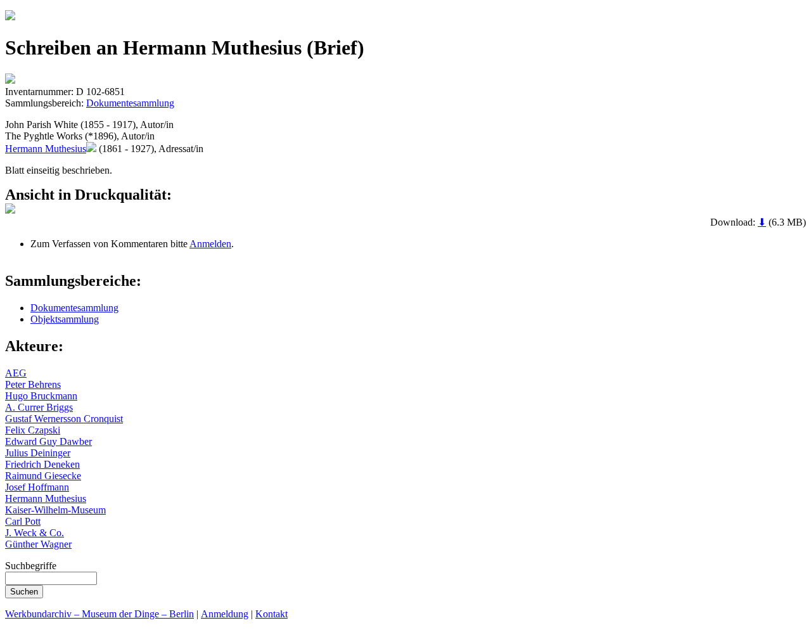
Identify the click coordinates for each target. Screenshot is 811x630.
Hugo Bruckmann (41, 395)
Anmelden (210, 243)
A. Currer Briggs (39, 407)
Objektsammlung (64, 319)
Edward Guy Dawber (48, 441)
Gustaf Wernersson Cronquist (64, 418)
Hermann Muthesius (45, 148)
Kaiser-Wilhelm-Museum (55, 510)
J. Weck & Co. (34, 532)
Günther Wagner (38, 544)
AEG (16, 373)
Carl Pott (23, 521)
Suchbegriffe (30, 565)
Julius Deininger (37, 452)
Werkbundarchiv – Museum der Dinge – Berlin (99, 613)
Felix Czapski (32, 430)
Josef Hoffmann (37, 487)
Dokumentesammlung (130, 103)
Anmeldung (224, 613)
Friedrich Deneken (42, 464)
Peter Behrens (33, 384)
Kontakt (271, 613)
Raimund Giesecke (43, 475)
